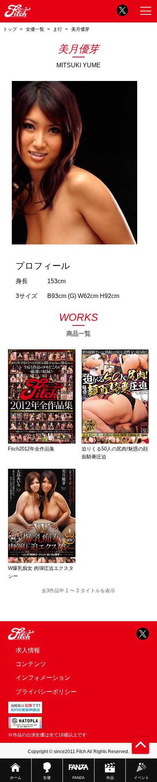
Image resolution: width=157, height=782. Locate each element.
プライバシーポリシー (46, 691)
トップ (10, 29)
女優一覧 (35, 29)
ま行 (57, 29)
